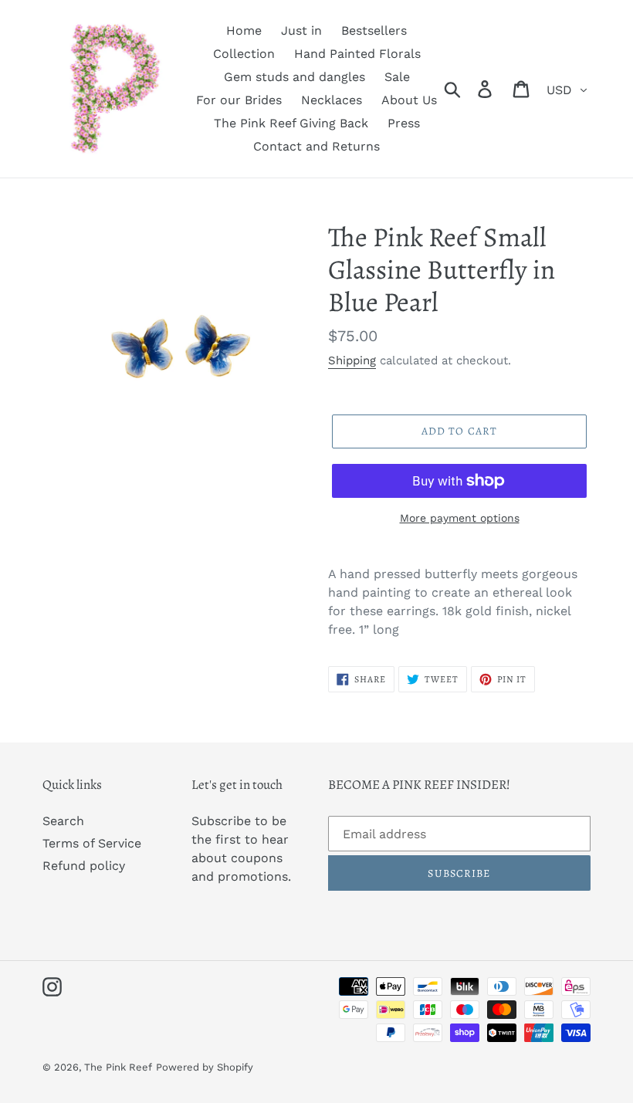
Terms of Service (91, 843)
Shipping (352, 360)
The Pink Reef (118, 1067)
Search (63, 821)
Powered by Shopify (204, 1067)
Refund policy (83, 865)
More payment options (460, 518)
